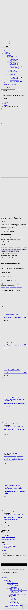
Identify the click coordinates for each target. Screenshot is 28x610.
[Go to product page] (15, 504)
